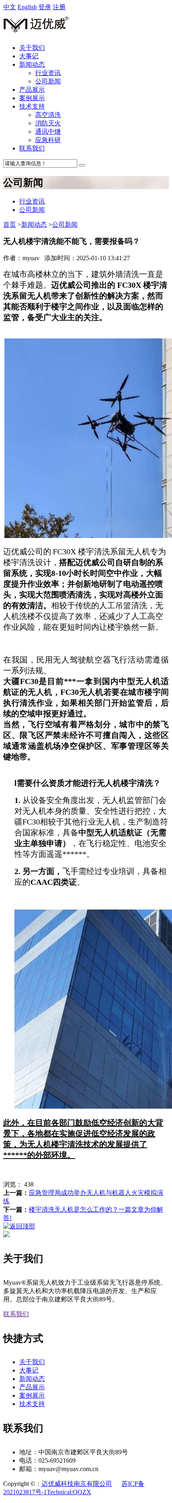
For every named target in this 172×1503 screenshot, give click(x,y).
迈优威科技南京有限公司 (77, 1483)
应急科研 (48, 139)
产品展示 (32, 89)
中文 (9, 7)
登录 (44, 7)
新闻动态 (32, 64)
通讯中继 (48, 131)
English (27, 7)
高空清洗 (48, 114)
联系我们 (32, 148)
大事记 (28, 56)
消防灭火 (48, 123)
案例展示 (32, 98)
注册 (59, 7)
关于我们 (32, 47)
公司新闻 (48, 81)
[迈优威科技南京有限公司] (36, 33)
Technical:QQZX (69, 1492)
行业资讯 (48, 72)
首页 (9, 224)
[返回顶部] (19, 1226)
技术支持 (32, 106)
